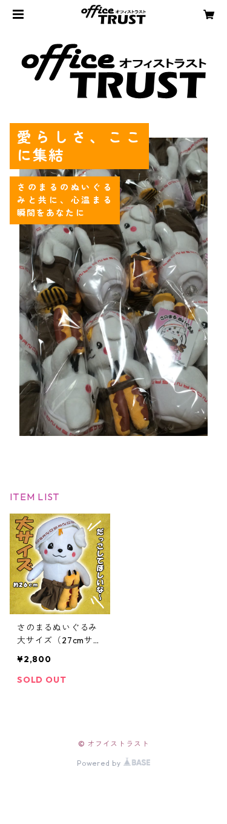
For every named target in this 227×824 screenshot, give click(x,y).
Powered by (100, 763)
